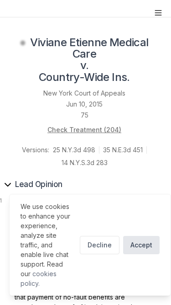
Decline (100, 245)
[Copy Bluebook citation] (140, 78)
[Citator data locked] (23, 43)
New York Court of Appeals (84, 93)
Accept (141, 245)
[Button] (158, 12)
